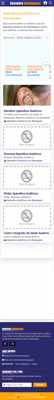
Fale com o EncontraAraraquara (19, 360)
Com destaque (22, 364)
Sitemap (36, 395)
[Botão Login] (45, 3)
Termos (17, 395)
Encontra (25, 3)
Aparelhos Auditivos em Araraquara (20, 27)
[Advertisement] (27, 290)
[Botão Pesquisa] (51, 3)
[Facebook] (5, 344)
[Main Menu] (3, 3)
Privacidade (27, 395)
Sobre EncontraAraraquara (16, 356)
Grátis (34, 364)
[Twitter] (12, 344)
